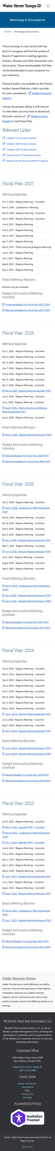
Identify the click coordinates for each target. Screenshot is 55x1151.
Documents (27, 1087)
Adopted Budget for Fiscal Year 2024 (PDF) (27, 774)
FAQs (27, 1090)
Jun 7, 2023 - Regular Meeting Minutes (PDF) (28, 920)
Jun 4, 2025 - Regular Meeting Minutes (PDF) (28, 601)
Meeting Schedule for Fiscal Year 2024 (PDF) (27, 780)
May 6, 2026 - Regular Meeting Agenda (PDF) (28, 390)
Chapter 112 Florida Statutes (21, 138)
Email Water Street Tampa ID (27, 1066)
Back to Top (27, 1147)
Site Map (27, 1097)
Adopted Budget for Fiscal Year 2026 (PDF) (27, 455)
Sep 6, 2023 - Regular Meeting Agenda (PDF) (28, 893)
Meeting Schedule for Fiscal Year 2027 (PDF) (27, 310)
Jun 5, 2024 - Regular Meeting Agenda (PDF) (28, 714)
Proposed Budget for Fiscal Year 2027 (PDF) (27, 304)
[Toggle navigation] (48, 6)
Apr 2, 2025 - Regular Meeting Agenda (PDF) (28, 540)
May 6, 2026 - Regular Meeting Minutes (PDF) (28, 434)
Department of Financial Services (23, 155)
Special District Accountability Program (27, 160)
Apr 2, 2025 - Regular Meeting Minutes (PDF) (28, 595)
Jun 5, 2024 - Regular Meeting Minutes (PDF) (28, 748)
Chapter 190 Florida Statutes (21, 149)
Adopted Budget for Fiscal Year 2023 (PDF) (27, 941)
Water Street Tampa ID (21, 6)
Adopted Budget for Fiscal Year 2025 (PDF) (27, 622)
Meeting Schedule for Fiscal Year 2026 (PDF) (27, 461)
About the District (27, 1083)
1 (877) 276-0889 (27, 1070)
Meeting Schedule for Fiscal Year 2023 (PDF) (27, 947)
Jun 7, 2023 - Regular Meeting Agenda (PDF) (28, 876)
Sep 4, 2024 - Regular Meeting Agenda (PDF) (28, 730)
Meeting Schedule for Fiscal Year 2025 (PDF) (27, 627)
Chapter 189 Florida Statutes (21, 143)
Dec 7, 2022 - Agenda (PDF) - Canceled (24, 842)
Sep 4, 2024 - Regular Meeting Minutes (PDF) (28, 753)
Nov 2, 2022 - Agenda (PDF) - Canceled (24, 827)
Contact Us (27, 1094)
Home (8, 31)
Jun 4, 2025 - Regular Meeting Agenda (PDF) (28, 551)
